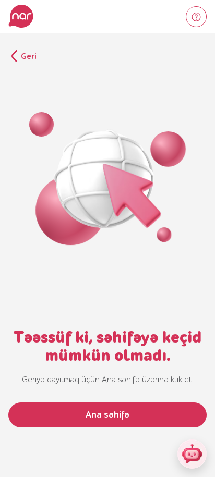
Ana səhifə (107, 414)
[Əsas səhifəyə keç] (20, 17)
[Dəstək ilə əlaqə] (196, 16)
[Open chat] (192, 454)
